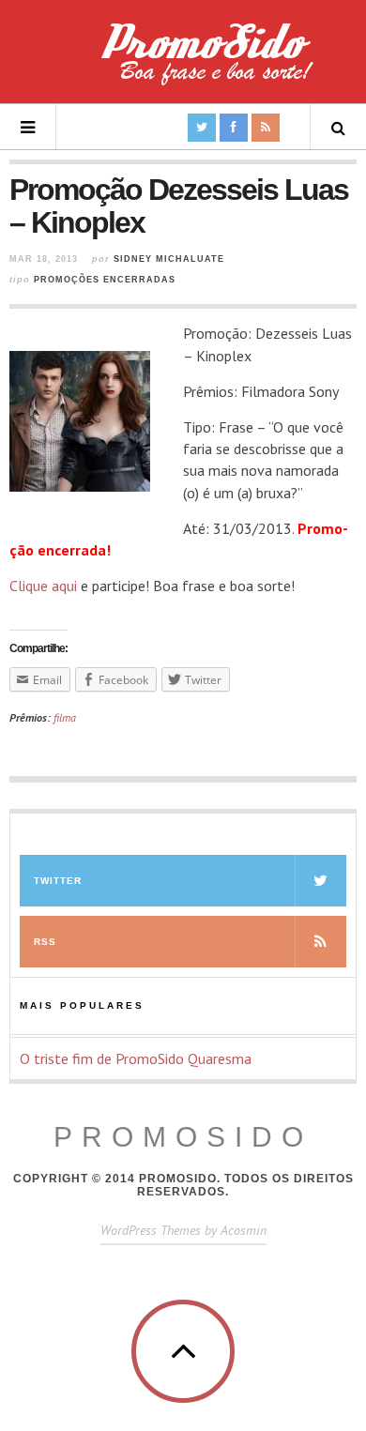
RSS (45, 941)
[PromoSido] (183, 61)
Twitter (58, 880)
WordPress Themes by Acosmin (183, 1230)
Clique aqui (43, 585)
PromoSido (183, 1136)
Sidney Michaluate (169, 259)
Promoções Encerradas (104, 279)
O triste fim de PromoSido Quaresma (136, 1058)
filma (64, 717)
